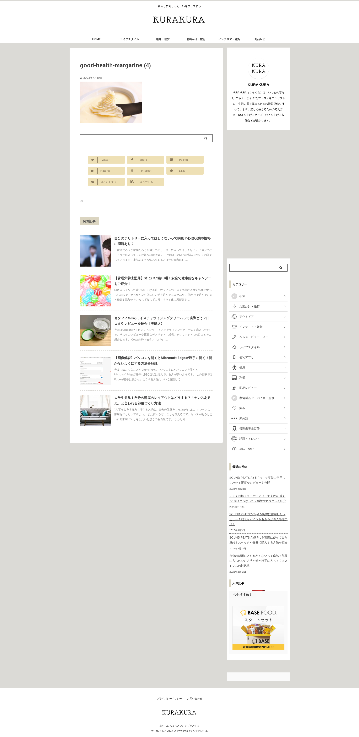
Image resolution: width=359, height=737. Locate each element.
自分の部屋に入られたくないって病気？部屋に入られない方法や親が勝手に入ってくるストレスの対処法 (258, 560)
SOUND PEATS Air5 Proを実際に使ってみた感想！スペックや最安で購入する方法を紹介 (258, 540)
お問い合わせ (194, 698)
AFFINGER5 (200, 730)
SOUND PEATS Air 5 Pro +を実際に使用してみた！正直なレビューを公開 (257, 480)
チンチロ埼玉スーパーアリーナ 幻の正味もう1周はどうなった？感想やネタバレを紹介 (257, 498)
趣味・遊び (163, 39)
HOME (96, 39)
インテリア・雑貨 (229, 39)
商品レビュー (262, 39)
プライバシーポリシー (169, 698)
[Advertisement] (258, 194)
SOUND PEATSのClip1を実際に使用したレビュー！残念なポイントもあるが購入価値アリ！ (258, 519)
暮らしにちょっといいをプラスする (179, 725)
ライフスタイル (129, 39)
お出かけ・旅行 (196, 39)
